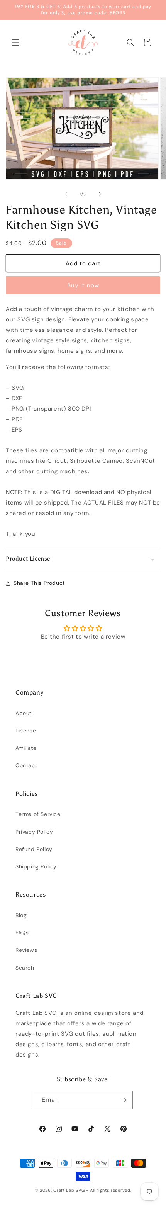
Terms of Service (38, 813)
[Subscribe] (123, 1100)
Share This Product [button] (39, 582)
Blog (21, 915)
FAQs (22, 932)
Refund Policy (34, 849)
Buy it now (83, 285)
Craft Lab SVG (69, 1190)
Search (24, 967)
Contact (26, 765)
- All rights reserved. (108, 1190)
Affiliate (25, 747)
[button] (15, 42)
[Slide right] (99, 193)
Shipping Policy (36, 866)
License (25, 730)
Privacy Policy (34, 831)
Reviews (26, 949)
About (23, 713)
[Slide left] (66, 193)
